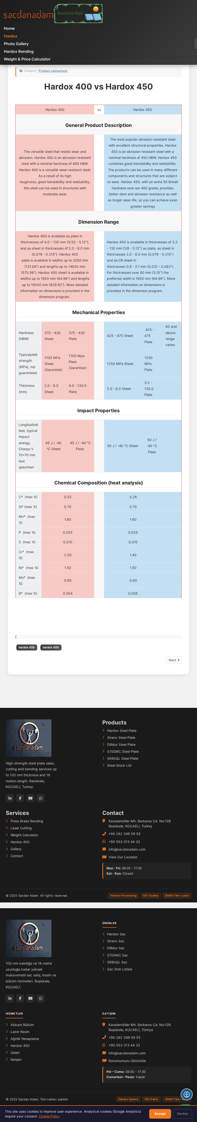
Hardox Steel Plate (121, 730)
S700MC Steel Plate (123, 751)
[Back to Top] (187, 1080)
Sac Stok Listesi (119, 969)
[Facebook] (20, 798)
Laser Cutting (21, 828)
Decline (182, 1114)
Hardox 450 (20, 842)
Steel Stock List (119, 765)
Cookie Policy (49, 1116)
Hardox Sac (116, 934)
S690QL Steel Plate (122, 758)
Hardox (10, 36)
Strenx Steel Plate (121, 737)
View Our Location (123, 857)
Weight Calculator (24, 835)
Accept (160, 1114)
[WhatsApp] (41, 798)
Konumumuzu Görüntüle (127, 1061)
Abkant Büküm (22, 1025)
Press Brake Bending (27, 821)
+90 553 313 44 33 (124, 842)
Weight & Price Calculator (27, 59)
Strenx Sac (115, 941)
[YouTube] (30, 798)
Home (9, 28)
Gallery (16, 849)
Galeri (15, 1052)
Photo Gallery (16, 43)
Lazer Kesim (20, 1032)
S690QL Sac (117, 962)
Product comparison (53, 70)
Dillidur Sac (116, 948)
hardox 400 (51, 647)
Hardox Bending (19, 51)
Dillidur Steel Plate (121, 744)
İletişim (16, 1059)
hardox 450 (27, 647)
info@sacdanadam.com (127, 849)
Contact (17, 856)
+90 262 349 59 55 (125, 834)
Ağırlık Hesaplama (25, 1039)
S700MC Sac (117, 955)
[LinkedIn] (10, 798)
